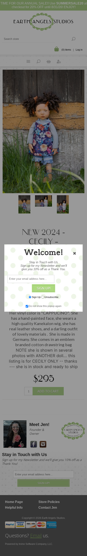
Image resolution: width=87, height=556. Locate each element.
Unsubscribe (51, 297)
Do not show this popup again (45, 306)
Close (75, 253)
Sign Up (36, 297)
